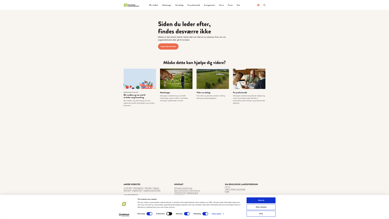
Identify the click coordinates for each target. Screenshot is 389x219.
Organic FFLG (137, 190)
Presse (230, 5)
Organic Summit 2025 (152, 190)
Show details (216, 214)
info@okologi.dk (192, 193)
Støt (238, 5)
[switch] (169, 213)
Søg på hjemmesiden (168, 46)
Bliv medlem (153, 5)
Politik (227, 192)
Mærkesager (166, 5)
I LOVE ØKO (128, 188)
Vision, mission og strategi (235, 189)
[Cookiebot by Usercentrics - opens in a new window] (124, 215)
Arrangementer (209, 5)
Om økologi (179, 5)
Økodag (148, 188)
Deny (261, 213)
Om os (221, 5)
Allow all (261, 200)
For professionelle (194, 5)
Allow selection (261, 207)
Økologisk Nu (138, 188)
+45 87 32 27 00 (179, 193)
